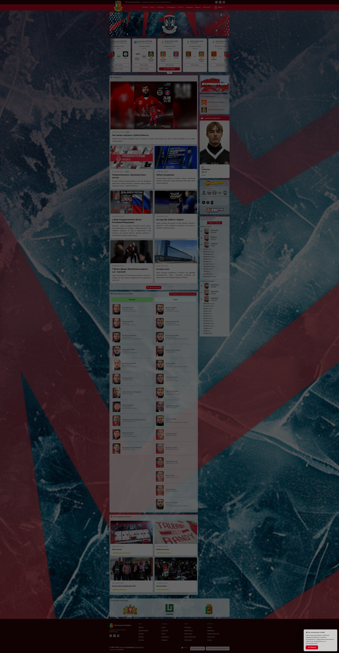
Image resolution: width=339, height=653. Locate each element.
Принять (313, 647)
